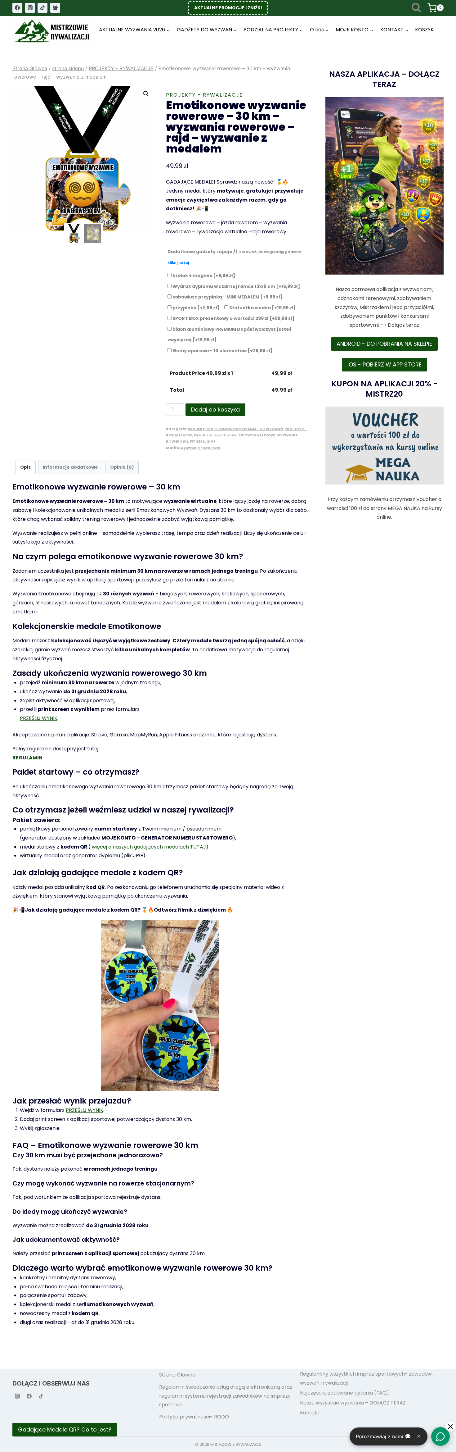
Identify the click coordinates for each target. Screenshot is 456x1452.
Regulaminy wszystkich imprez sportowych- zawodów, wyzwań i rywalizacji (366, 1378)
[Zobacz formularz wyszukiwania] (416, 8)
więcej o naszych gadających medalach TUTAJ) (149, 846)
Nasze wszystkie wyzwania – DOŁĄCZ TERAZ (353, 1402)
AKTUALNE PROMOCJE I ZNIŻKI (228, 8)
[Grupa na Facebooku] (55, 8)
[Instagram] (30, 8)
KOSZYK (424, 29)
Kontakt (310, 1412)
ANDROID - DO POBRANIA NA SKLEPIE (384, 344)
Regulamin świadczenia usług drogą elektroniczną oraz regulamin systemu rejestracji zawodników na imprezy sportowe (225, 1396)
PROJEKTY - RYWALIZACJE (204, 94)
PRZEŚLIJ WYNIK (38, 718)
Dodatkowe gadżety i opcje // (235, 256)
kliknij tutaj (178, 262)
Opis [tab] (25, 467)
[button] (146, 93)
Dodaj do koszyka (215, 409)
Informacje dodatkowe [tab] (70, 467)
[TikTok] (42, 8)
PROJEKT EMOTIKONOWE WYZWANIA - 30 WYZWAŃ (235, 428)
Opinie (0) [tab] (122, 467)
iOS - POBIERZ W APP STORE (384, 364)
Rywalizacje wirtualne (215, 435)
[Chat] (440, 1436)
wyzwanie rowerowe (200, 447)
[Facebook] (17, 8)
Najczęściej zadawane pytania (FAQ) (344, 1392)
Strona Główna (177, 1374)
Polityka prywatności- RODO (194, 1416)
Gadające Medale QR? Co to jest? (64, 1429)
